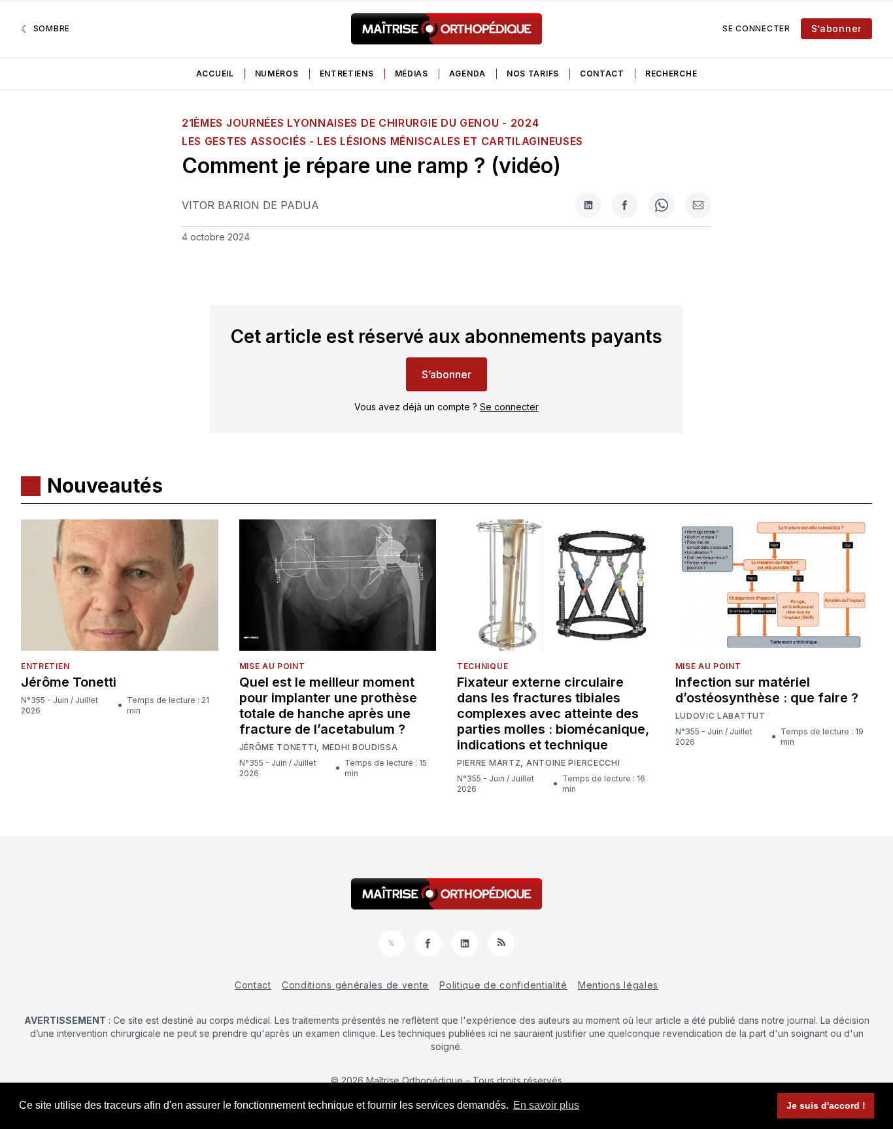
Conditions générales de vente (355, 984)
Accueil (215, 73)
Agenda (467, 73)
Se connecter (756, 28)
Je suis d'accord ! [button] (826, 1105)
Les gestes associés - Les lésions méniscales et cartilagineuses (382, 141)
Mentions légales (618, 984)
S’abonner (836, 28)
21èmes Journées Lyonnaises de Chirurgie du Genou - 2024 (360, 122)
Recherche (671, 73)
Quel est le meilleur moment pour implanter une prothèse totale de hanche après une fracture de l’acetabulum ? (328, 705)
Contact (602, 73)
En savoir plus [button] (546, 1105)
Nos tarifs (533, 73)
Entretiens (347, 73)
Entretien (45, 666)
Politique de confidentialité (503, 984)
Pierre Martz (488, 763)
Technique (482, 666)
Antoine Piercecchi (573, 763)
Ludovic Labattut (720, 716)
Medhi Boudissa (360, 747)
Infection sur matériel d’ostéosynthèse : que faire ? (766, 690)
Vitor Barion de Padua (250, 205)
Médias (411, 73)
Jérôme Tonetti (68, 682)
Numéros (277, 73)
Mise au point (272, 666)
